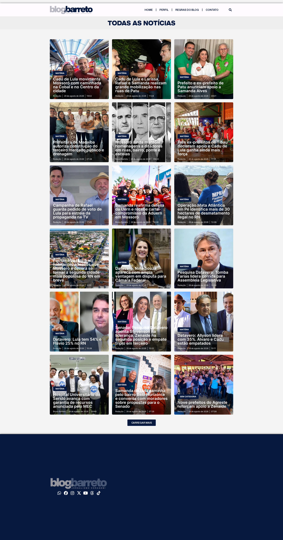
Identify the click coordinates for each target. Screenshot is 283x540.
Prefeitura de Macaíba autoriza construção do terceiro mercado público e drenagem (78, 148)
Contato (212, 10)
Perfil (164, 10)
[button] (230, 10)
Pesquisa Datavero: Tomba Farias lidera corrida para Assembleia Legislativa (203, 276)
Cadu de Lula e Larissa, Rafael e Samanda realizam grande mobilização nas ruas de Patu (141, 85)
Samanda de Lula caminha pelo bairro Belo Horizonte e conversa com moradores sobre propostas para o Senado (141, 398)
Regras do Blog (187, 10)
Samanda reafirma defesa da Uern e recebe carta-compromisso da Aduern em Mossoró (139, 211)
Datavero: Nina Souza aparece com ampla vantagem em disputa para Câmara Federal (140, 274)
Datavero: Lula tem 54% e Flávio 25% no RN (77, 341)
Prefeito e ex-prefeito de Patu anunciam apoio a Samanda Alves (201, 87)
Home (149, 10)
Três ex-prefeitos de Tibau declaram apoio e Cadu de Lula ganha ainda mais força (203, 148)
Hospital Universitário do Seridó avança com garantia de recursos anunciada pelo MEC (76, 400)
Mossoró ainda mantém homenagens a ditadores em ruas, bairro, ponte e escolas (138, 148)
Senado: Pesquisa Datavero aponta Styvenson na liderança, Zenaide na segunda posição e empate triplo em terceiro (141, 335)
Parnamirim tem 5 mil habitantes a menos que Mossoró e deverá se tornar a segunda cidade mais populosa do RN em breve (76, 270)
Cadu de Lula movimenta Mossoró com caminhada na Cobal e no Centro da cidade (77, 85)
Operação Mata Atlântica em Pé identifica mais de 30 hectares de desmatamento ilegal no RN (204, 211)
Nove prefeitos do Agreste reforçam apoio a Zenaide (202, 404)
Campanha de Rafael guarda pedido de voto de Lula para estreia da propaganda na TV (77, 211)
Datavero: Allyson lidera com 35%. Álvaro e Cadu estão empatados (201, 339)
